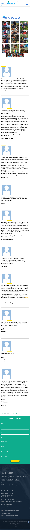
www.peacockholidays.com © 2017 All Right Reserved (15, 521)
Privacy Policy (15, 524)
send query (15, 461)
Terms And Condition (15, 523)
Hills (24, 476)
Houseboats (18, 476)
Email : (3, 510)
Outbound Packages (18, 482)
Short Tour (4, 476)
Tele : (2, 500)
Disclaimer (15, 526)
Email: (2, 506)
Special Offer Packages (7, 482)
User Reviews (13, 484)
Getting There (5, 484)
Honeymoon (10, 479)
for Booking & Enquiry (12, 1)
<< (2, 413)
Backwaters (11, 476)
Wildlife (3, 479)
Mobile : (3, 501)
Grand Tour (17, 479)
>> (16, 413)
